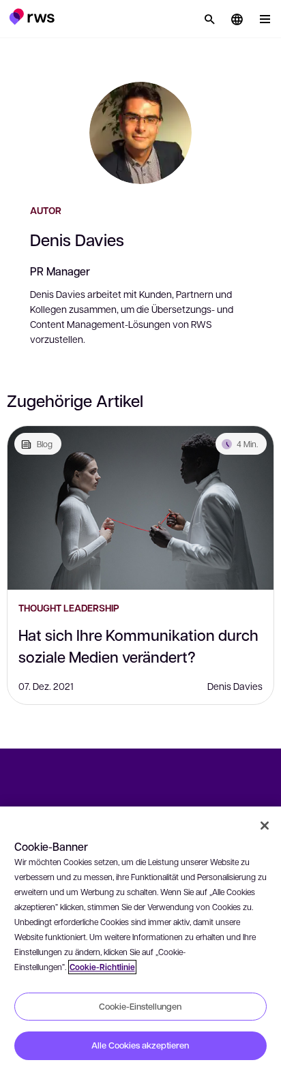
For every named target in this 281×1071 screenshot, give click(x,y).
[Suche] (209, 19)
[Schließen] (265, 826)
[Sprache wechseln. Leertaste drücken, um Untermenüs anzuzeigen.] (236, 19)
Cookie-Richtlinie (102, 967)
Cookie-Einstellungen (140, 1006)
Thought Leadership (68, 607)
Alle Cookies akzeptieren (140, 1045)
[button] (31, 16)
